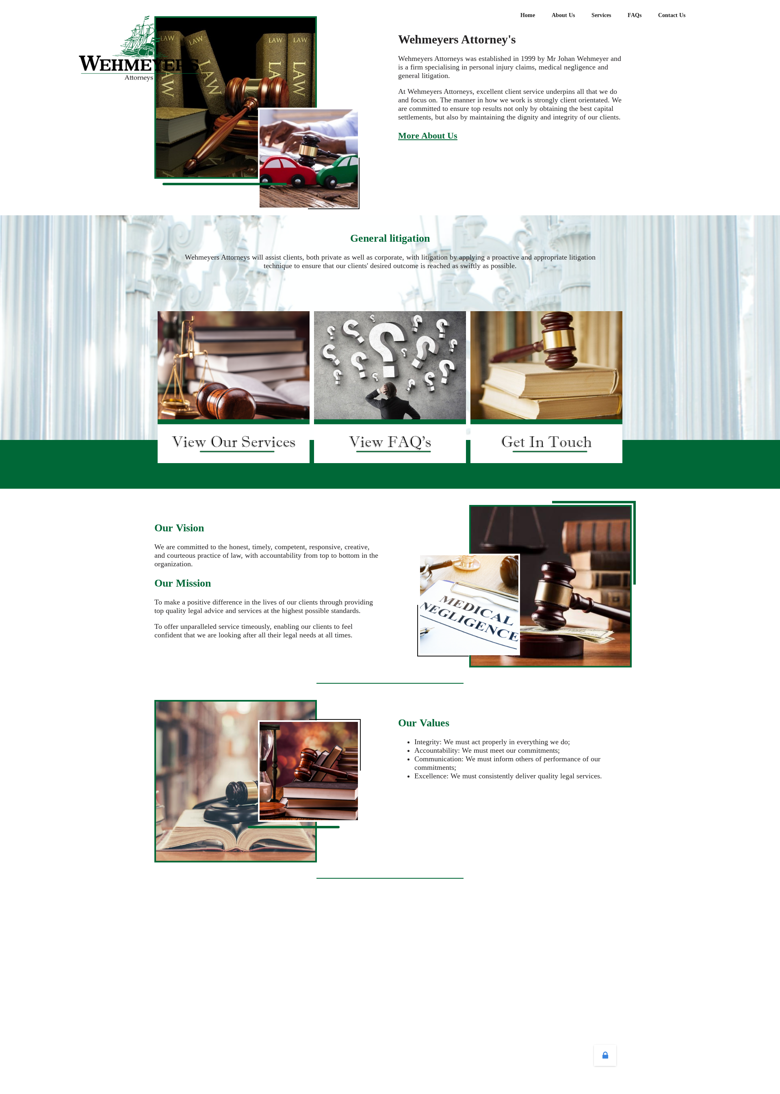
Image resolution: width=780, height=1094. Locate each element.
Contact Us (671, 15)
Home (527, 15)
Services (601, 15)
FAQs (634, 15)
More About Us (427, 135)
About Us (563, 15)
